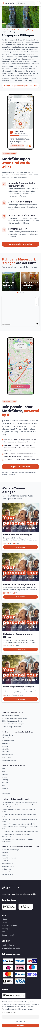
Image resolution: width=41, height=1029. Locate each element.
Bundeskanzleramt (8, 864)
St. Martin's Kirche (8, 741)
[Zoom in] (36, 298)
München (5, 774)
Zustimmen (20, 1026)
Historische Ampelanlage (10, 850)
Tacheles (5, 861)
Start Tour (21, 547)
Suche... (22, 3)
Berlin (3, 769)
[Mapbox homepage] (6, 324)
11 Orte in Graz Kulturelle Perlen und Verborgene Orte (20, 832)
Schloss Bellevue (7, 875)
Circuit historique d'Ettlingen (11, 727)
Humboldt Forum (7, 872)
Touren (4, 922)
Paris (3, 771)
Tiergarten (5, 855)
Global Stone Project (9, 858)
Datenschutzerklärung (9, 1012)
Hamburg (5, 780)
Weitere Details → (9, 288)
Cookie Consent (8, 935)
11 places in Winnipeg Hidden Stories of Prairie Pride (19, 824)
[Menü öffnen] (39, 3)
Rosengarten (6, 743)
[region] (21, 311)
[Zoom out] (36, 301)
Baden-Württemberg (19, 30)
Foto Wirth (5, 749)
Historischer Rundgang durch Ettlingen (15, 718)
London (4, 777)
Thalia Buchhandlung (9, 760)
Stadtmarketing (8, 945)
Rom (3, 785)
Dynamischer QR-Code (11, 948)
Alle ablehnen (20, 1017)
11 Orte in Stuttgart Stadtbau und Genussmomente (19, 802)
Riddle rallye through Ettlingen (12, 721)
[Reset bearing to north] (36, 304)
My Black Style (6, 757)
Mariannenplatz (7, 852)
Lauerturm (5, 746)
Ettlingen (31, 30)
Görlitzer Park (6, 869)
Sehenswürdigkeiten (9, 925)
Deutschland (6, 30)
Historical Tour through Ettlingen (13, 724)
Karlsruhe (5, 788)
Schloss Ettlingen (7, 735)
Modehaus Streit (7, 755)
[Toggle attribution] (37, 324)
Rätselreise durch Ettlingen (11, 715)
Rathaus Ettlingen (8, 738)
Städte (4, 919)
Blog (3, 932)
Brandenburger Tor (8, 866)
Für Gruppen (7, 929)
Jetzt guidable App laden (20, 244)
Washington (6, 794)
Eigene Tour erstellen (20, 466)
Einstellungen (20, 1021)
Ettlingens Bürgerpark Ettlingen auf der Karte (20, 86)
